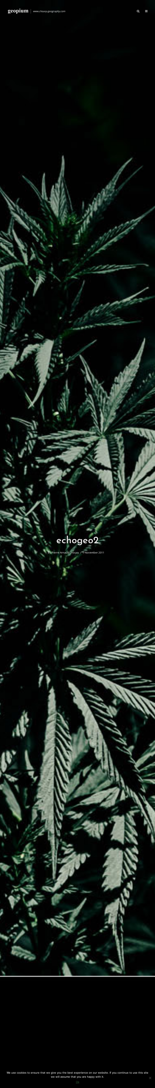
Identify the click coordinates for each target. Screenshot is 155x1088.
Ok (77, 1082)
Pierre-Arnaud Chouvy (65, 552)
